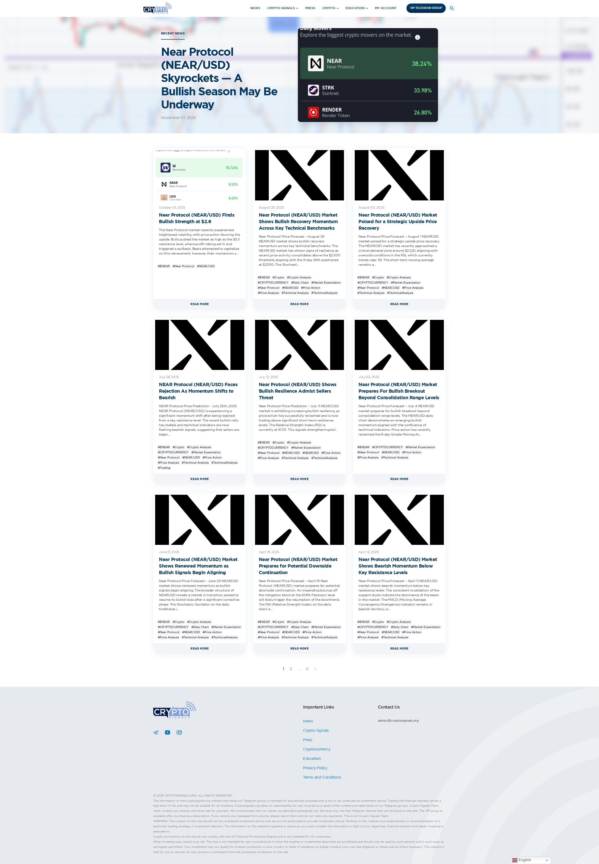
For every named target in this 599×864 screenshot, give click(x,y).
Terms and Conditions (322, 777)
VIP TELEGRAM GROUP (426, 8)
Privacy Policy (315, 767)
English (524, 860)
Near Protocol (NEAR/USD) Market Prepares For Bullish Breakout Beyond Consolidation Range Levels (398, 391)
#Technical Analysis (295, 293)
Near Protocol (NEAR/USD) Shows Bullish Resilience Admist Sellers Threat (297, 391)
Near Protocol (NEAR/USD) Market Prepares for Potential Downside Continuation (298, 566)
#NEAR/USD (206, 266)
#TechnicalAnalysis (324, 293)
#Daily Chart (300, 282)
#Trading (164, 467)
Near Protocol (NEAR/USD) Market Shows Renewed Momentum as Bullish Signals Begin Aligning (198, 566)
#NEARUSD (290, 287)
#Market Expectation (326, 282)
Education (355, 8)
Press (310, 8)
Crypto (328, 8)
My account (385, 8)
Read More (199, 304)
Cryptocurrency (316, 749)
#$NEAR (164, 266)
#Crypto (278, 277)
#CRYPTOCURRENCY (273, 282)
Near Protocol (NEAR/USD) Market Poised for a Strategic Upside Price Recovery (397, 221)
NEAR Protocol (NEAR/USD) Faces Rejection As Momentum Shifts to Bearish (198, 391)
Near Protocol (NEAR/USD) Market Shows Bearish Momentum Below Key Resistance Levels (397, 566)
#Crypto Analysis (299, 277)
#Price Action (310, 287)
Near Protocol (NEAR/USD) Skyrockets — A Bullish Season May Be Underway (219, 78)
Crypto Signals (281, 8)
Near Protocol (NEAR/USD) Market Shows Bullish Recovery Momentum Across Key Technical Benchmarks (298, 221)
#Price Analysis (268, 293)
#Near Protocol (183, 266)
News (255, 8)
